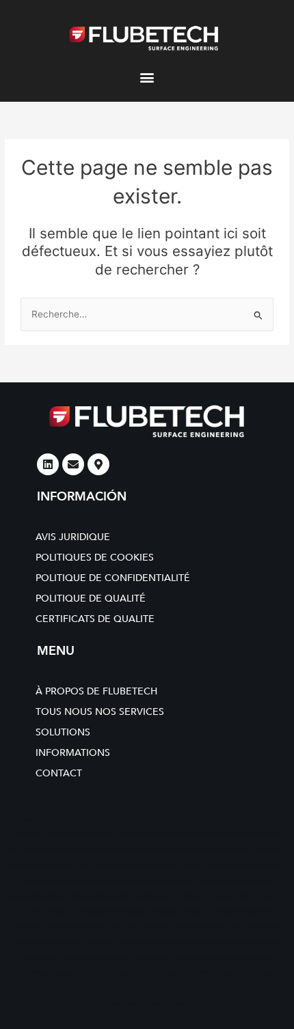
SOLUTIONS (63, 732)
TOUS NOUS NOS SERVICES (100, 711)
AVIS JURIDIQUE (73, 537)
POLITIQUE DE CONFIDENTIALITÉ (113, 578)
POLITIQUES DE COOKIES (95, 557)
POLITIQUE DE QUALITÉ (91, 598)
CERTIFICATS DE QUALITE (95, 618)
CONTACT (59, 773)
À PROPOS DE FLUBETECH (96, 691)
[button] (147, 77)
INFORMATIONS (73, 752)
